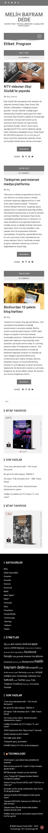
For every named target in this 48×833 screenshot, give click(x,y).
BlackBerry (38, 648)
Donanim (7, 576)
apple (34, 643)
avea (13, 647)
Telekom (7, 625)
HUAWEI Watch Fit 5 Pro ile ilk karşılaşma (21, 745)
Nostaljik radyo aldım (12, 738)
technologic (22, 676)
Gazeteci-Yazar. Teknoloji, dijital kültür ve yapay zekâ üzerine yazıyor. (24, 25)
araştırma (7, 648)
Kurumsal (8, 588)
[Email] (32, 156)
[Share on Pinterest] (29, 156)
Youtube (7, 687)
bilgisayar (21, 648)
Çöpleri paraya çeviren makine (16, 734)
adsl (8, 644)
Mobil (6, 591)
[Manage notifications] (42, 827)
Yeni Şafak (34, 684)
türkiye (28, 680)
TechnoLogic (9, 618)
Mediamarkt (17, 662)
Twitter (21, 680)
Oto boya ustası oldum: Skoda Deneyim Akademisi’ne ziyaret (20, 719)
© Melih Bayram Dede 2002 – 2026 (24, 826)
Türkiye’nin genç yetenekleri (15, 741)
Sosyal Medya (9, 614)
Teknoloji (7, 621)
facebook (30, 652)
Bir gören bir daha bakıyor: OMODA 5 (19, 474)
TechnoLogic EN (31, 829)
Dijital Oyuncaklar (11, 573)
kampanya (8, 662)
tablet (13, 676)
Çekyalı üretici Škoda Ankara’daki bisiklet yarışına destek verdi (21, 808)
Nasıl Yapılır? (9, 595)
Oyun (6, 606)
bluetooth (7, 652)
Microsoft (31, 667)
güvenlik (20, 656)
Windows (26, 684)
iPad (33, 656)
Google (8, 656)
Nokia (6, 672)
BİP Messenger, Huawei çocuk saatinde (20, 772)
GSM (14, 656)
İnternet (14, 97)
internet (27, 656)
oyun (16, 672)
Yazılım (7, 629)
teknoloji (32, 676)
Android (26, 644)
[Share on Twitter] (26, 156)
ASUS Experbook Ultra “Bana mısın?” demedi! (23, 730)
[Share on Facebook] (22, 156)
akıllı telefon (16, 644)
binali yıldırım (29, 648)
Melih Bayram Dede (24, 17)
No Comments (24, 58)
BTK (12, 652)
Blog (8, 97)
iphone (39, 656)
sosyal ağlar (31, 672)
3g (5, 644)
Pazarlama (8, 610)
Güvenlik (7, 580)
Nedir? (6, 599)
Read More (24, 149)
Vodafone (18, 684)
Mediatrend (28, 661)
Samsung (22, 672)
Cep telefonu (19, 652)
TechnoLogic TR (17, 829)
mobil (41, 668)
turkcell (8, 679)
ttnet (38, 676)
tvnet (15, 680)
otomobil (11, 672)
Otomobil (8, 603)
